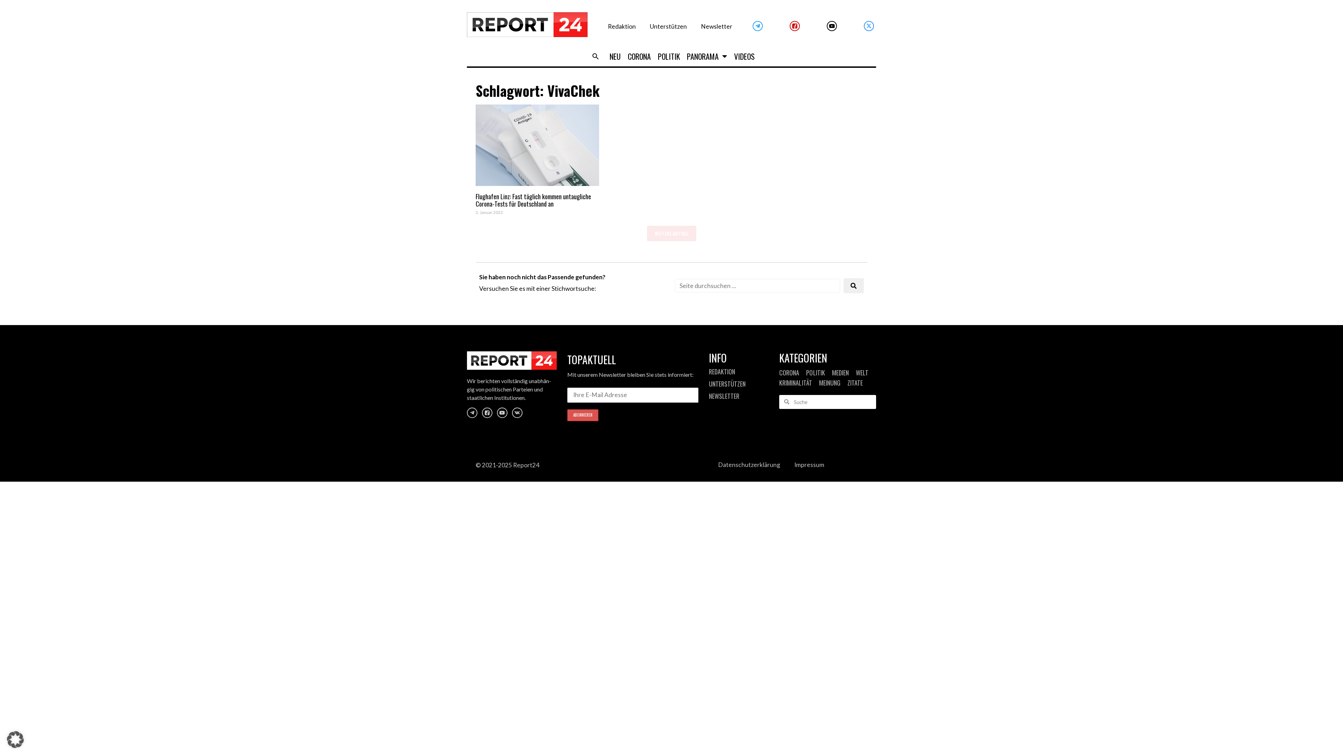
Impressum (809, 464)
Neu (615, 56)
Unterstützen (668, 26)
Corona (639, 56)
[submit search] (854, 285)
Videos (744, 56)
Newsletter (716, 26)
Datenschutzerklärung (749, 464)
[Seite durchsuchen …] (757, 286)
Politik (669, 56)
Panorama (703, 56)
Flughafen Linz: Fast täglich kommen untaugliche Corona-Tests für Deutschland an (533, 200)
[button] (595, 56)
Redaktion (622, 26)
